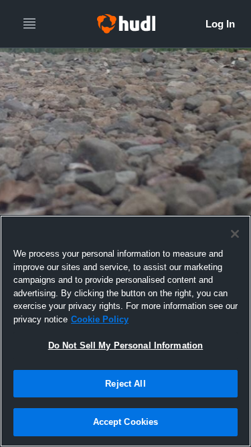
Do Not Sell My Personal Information (125, 345)
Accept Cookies (126, 422)
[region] (125, 331)
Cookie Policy (100, 319)
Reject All (125, 384)
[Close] (235, 234)
